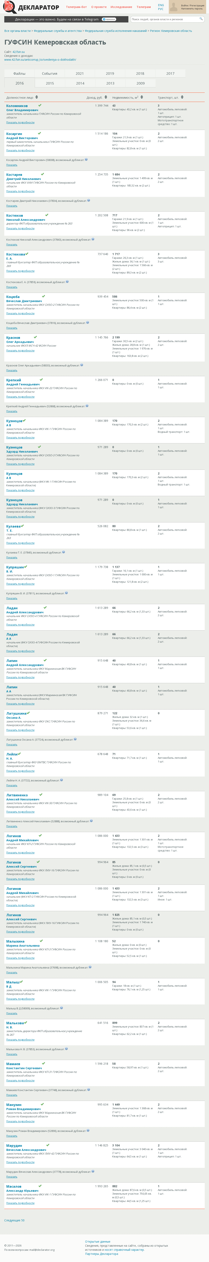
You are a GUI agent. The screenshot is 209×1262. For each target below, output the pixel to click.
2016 (20, 83)
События (49, 73)
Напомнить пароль (192, 8)
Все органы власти (17, 31)
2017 (170, 73)
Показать (11, 165)
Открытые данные (97, 1241)
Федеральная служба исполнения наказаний (116, 31)
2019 (110, 73)
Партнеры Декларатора (101, 1254)
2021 (80, 73)
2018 (140, 73)
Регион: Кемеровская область (171, 31)
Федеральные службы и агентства (58, 31)
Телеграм (144, 7)
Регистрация (197, 5)
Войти (185, 5)
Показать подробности (20, 122)
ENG (161, 5)
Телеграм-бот (76, 7)
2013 (110, 83)
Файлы (19, 73)
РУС (160, 9)
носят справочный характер (124, 1250)
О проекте (99, 7)
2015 (50, 83)
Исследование (121, 7)
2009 (141, 83)
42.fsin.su (18, 52)
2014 (80, 83)
